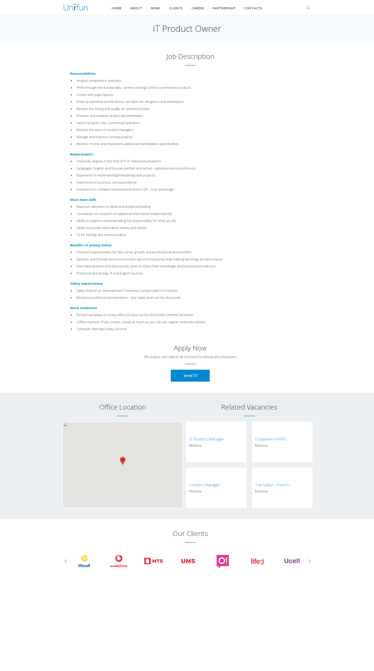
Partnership (224, 8)
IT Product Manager (206, 439)
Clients (176, 8)
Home (117, 8)
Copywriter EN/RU (271, 439)
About (136, 8)
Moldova (195, 445)
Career (198, 8)
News (155, 8)
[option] (84, 561)
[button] (123, 461)
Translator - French (272, 484)
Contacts (253, 8)
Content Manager (204, 484)
